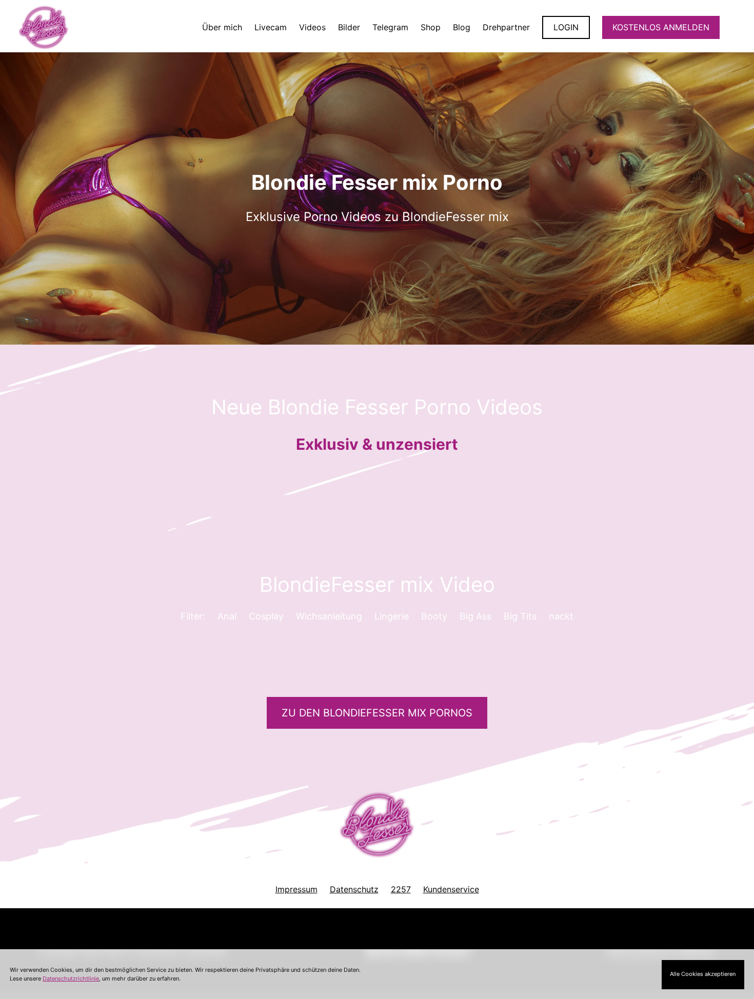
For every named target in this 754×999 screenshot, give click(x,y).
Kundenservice (451, 889)
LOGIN (566, 27)
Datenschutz (354, 889)
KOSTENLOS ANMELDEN (660, 27)
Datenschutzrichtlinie (71, 978)
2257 (401, 889)
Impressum (296, 889)
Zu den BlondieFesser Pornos (377, 713)
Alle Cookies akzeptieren (703, 973)
